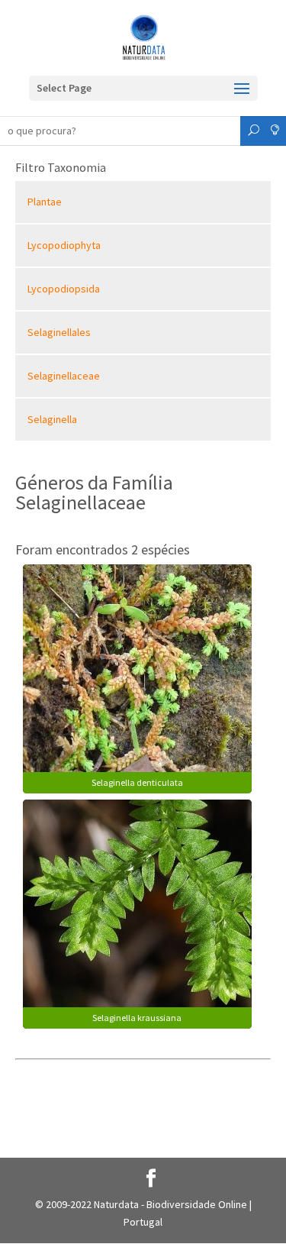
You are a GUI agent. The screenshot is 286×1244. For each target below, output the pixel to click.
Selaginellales (59, 332)
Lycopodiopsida (63, 289)
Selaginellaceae (63, 376)
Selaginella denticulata (137, 782)
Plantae (44, 201)
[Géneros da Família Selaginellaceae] (137, 677)
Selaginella (52, 419)
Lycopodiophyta (64, 245)
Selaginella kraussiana (137, 1017)
